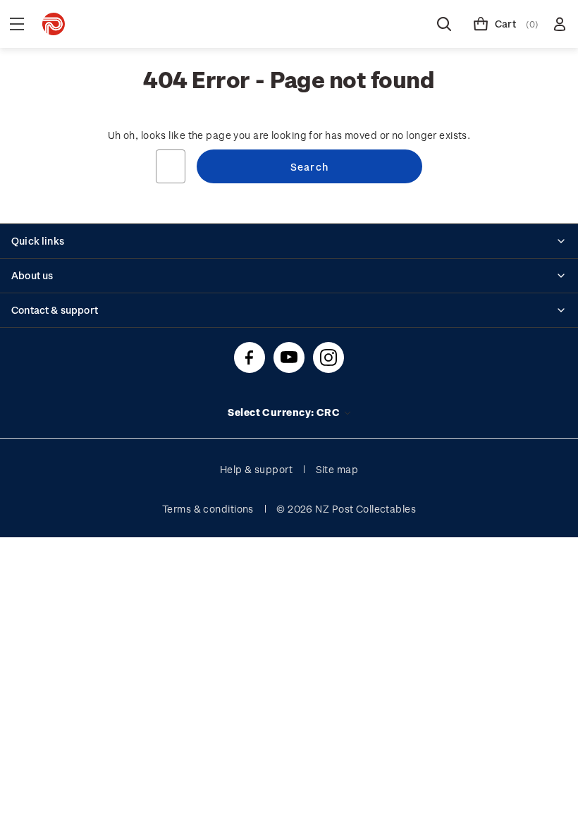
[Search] (444, 24)
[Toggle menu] (17, 24)
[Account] (559, 24)
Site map (337, 469)
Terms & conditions (208, 509)
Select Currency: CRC (285, 412)
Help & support (256, 469)
